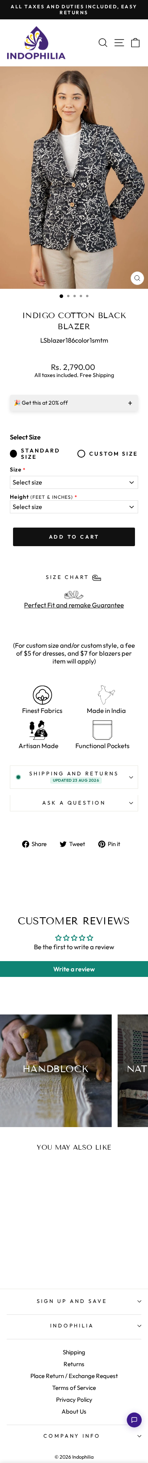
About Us (74, 1411)
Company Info (72, 1436)
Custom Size (113, 453)
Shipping (74, 1352)
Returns (74, 1364)
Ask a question (74, 802)
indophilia (72, 1325)
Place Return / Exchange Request (74, 1376)
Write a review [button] (74, 969)
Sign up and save (72, 1301)
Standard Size (40, 454)
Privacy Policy (74, 1399)
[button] (134, 1419)
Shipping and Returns (74, 776)
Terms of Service (74, 1387)
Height (41, 497)
